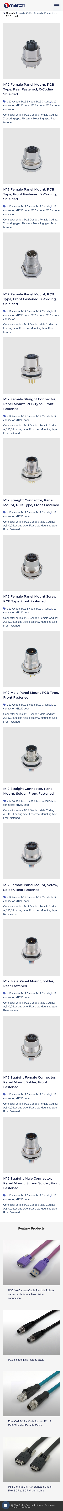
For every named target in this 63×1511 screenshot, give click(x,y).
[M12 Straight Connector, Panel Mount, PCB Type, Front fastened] (31, 466)
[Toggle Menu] (56, 5)
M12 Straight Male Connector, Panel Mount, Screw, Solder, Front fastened (31, 1183)
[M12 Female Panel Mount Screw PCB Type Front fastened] (31, 563)
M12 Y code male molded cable (26, 1359)
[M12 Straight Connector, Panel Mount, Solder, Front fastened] (31, 755)
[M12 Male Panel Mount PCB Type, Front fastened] (31, 659)
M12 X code (38, 105)
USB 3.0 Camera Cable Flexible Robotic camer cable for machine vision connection (31, 1294)
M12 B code (28, 101)
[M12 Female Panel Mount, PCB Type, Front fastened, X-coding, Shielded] (31, 156)
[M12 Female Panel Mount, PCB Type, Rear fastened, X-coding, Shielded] (31, 51)
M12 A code (13, 101)
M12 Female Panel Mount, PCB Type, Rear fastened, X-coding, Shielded (29, 89)
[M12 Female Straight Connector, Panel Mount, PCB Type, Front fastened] (31, 365)
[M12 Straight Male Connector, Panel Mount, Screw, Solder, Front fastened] (31, 1145)
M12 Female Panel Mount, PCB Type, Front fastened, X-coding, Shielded (30, 194)
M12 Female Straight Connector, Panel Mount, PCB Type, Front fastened (29, 404)
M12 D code (23, 105)
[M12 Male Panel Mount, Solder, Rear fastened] (31, 947)
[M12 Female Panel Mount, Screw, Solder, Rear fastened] (31, 851)
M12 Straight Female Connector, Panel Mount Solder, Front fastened (29, 1082)
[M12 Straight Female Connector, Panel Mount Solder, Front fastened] (31, 1044)
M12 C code (43, 101)
